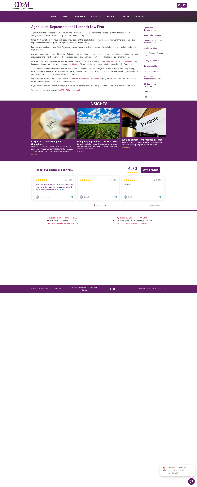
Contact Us (124, 16)
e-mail (77, 90)
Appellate (147, 92)
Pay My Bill (139, 16)
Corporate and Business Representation (153, 41)
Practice (94, 16)
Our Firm (65, 16)
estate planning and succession (86, 78)
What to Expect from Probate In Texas (142, 139)
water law (110, 61)
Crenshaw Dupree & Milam (22, 8)
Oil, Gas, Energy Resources (150, 85)
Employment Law (151, 48)
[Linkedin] (184, 5)
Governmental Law (151, 66)
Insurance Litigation (151, 71)
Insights (108, 16)
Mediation (148, 97)
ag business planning (123, 61)
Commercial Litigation (152, 35)
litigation (75, 64)
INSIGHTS (98, 103)
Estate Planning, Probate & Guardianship (153, 54)
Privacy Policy (92, 287)
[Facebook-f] (110, 288)
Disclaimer (82, 287)
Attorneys (79, 16)
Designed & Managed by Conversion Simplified (149, 289)
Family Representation (153, 61)
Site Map (84, 290)
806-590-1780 (63, 90)
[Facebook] (179, 5)
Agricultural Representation (150, 29)
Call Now (74, 287)
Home (53, 16)
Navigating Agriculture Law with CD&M (97, 141)
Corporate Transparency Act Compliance (46, 143)
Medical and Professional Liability (152, 77)
